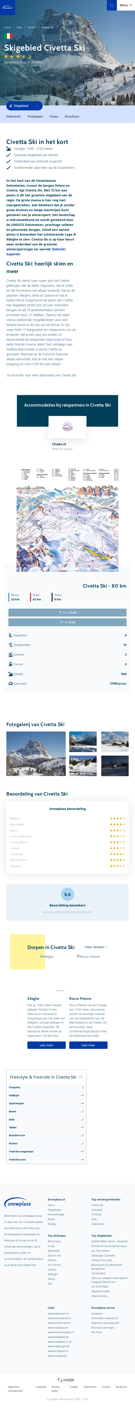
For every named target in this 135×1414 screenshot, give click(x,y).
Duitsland (96, 1209)
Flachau (52, 1260)
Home (7, 27)
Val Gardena (98, 1273)
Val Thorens (54, 1264)
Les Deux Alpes (100, 1286)
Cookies (73, 1387)
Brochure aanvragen (103, 1327)
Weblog (52, 1224)
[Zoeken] (112, 5)
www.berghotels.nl (58, 1351)
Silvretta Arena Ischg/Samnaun (109, 1246)
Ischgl (51, 1246)
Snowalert (97, 1313)
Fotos (54, 116)
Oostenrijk (97, 1205)
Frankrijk (96, 1214)
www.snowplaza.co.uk (59, 1341)
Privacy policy (56, 1388)
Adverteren (89, 1387)
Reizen (51, 1219)
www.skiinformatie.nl (59, 1323)
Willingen (53, 1274)
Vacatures (121, 1387)
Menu (124, 5)
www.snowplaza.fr (57, 1355)
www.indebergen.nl (58, 1313)
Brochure (72, 116)
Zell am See (54, 1255)
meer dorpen (94, 947)
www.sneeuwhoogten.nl (61, 1332)
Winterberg (54, 1241)
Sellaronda (53, 339)
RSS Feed (96, 1332)
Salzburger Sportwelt (103, 1255)
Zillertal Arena (99, 1296)
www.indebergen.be (59, 1346)
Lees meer (46, 1045)
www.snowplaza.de (58, 1337)
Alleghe (25, 295)
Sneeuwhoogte (56, 1214)
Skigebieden (54, 1209)
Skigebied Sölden (100, 1291)
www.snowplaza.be (58, 1327)
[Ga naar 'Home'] (7, 7)
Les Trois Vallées (100, 1250)
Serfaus (52, 1269)
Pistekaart (35, 116)
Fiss (50, 1283)
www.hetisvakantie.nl (59, 1318)
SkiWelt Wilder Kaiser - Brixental (109, 1241)
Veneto (32, 27)
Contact (106, 1387)
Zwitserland (97, 1224)
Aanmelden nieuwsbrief (104, 1318)
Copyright (41, 1387)
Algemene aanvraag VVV (105, 1323)
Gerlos (51, 1279)
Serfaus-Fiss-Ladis (101, 1260)
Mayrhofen (54, 1250)
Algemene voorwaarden (15, 1388)
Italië (19, 27)
